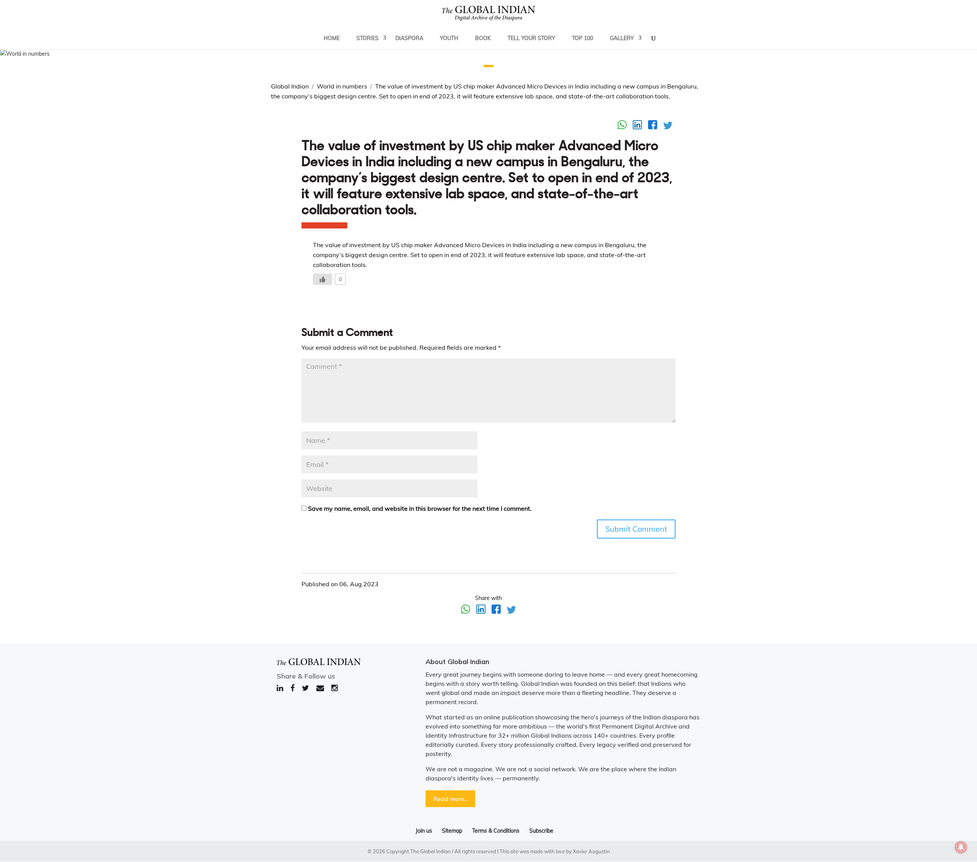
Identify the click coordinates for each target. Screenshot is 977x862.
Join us (424, 830)
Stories (367, 38)
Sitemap (452, 830)
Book (483, 38)
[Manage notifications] (961, 847)
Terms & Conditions (495, 830)
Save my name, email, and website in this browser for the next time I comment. (420, 508)
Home (332, 38)
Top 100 (582, 38)
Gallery (622, 38)
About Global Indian (457, 661)
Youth (449, 38)
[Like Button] (322, 279)
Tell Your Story (531, 38)
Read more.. (450, 798)
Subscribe (541, 830)
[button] (488, 66)
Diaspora (409, 38)
